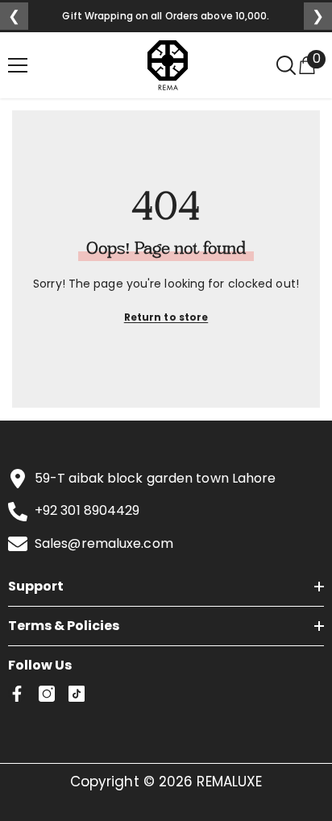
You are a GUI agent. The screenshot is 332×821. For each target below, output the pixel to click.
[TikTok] (76, 694)
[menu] (17, 65)
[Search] (286, 65)
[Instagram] (47, 694)
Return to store (166, 317)
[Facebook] (17, 694)
